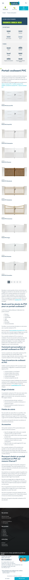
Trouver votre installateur (5, 9)
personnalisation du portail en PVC (17, 330)
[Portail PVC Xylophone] (14, 190)
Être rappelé (14, 9)
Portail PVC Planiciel (6, 162)
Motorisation (5, 535)
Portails (4, 530)
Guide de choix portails (6, 517)
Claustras (4, 534)
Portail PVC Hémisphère (7, 143)
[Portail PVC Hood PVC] (14, 114)
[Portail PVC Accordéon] (14, 265)
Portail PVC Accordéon (7, 275)
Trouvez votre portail (11, 12)
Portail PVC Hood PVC (7, 124)
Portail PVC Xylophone (7, 200)
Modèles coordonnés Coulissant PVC (10, 85)
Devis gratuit (5, 522)
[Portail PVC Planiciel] (14, 152)
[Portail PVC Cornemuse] (14, 209)
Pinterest (3, 542)
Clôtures (4, 531)
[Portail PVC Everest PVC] (14, 95)
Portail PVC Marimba (6, 256)
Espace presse (4, 544)
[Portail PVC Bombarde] (14, 171)
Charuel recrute (5, 545)
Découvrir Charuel (5, 516)
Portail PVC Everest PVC (7, 105)
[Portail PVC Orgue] (14, 228)
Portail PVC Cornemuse (7, 218)
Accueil (4, 12)
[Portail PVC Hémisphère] (14, 133)
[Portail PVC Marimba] (14, 246)
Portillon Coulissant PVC (17, 84)
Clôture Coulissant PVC (7, 84)
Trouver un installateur (7, 521)
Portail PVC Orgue (6, 237)
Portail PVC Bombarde (7, 181)
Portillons (5, 532)
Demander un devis (23, 9)
